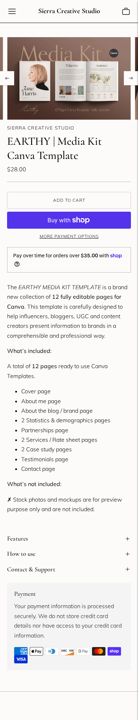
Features (17, 538)
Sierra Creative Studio (41, 128)
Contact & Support (31, 569)
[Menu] (12, 11)
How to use (21, 554)
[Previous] (7, 78)
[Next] (131, 78)
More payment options (69, 236)
